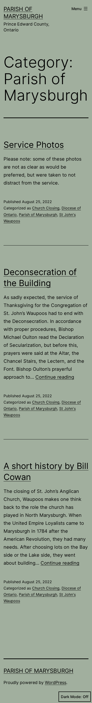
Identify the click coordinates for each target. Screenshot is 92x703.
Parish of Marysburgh (38, 214)
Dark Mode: (71, 696)
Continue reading (54, 377)
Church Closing (45, 208)
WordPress (55, 682)
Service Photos (34, 145)
